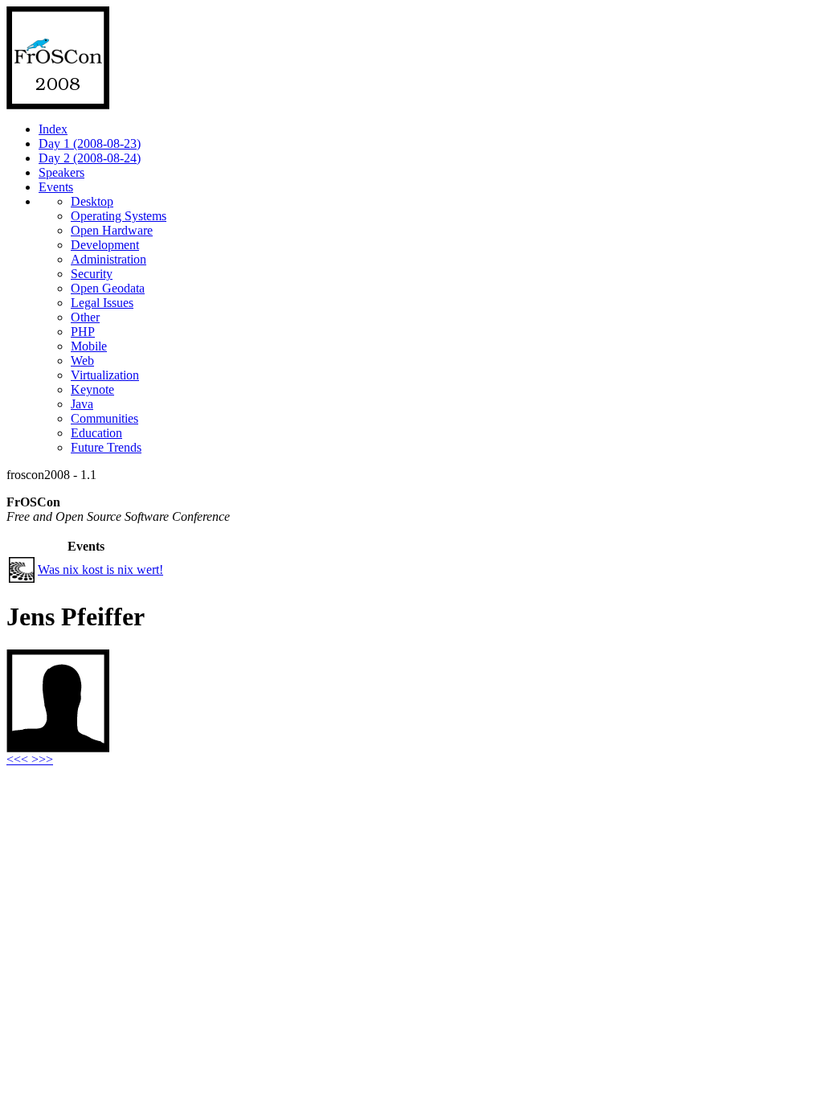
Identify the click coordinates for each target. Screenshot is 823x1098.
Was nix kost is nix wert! (100, 569)
